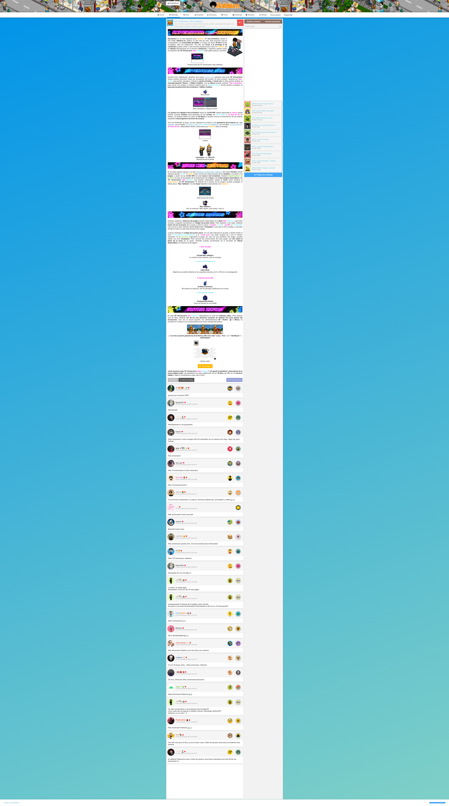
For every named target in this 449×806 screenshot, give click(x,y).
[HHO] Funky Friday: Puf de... (263, 104)
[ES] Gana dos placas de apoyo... (264, 132)
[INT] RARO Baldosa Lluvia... (263, 118)
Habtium (174, 380)
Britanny (179, 628)
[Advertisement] (205, 781)
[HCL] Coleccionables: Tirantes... (264, 161)
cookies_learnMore (11, 803)
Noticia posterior (272, 21)
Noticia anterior (254, 21)
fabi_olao (179, 463)
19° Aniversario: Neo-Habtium (188, 21)
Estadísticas (174, 3)
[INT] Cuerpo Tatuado (260, 139)
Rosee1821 (180, 402)
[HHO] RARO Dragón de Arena (263, 168)
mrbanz (178, 521)
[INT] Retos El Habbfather (262, 154)
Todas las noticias (264, 175)
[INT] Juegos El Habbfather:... (263, 146)
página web (209, 77)
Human (178, 432)
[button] (437, 802)
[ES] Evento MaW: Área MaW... (263, 111)
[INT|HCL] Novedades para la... (264, 125)
